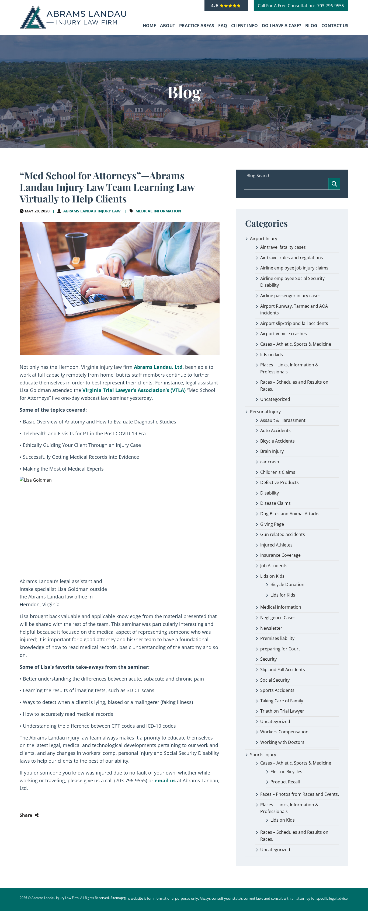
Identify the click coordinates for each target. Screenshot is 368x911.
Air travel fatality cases (283, 247)
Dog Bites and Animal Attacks (290, 514)
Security (268, 659)
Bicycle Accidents (277, 441)
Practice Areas (196, 25)
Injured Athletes (276, 545)
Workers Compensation (284, 732)
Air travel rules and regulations (291, 258)
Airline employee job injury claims (294, 268)
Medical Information (158, 210)
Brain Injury (272, 451)
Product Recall (285, 782)
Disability (269, 493)
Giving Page (272, 524)
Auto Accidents (275, 430)
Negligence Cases (278, 618)
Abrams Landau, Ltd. (159, 367)
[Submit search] (334, 184)
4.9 (215, 5)
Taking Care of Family (281, 701)
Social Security (275, 680)
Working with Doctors (282, 742)
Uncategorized (275, 399)
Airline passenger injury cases (290, 296)
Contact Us (334, 25)
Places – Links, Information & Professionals (289, 368)
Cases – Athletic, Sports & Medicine (295, 344)
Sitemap (116, 897)
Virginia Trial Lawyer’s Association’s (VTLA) (134, 390)
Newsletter (271, 628)
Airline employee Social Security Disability (292, 281)
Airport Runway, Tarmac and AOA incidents (294, 309)
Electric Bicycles (286, 772)
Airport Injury (263, 238)
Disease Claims (275, 503)
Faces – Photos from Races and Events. (299, 794)
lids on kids (271, 355)
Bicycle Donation (287, 584)
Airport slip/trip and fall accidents (294, 323)
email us (165, 780)
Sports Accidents (277, 690)
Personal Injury (265, 412)
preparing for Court (280, 649)
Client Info (244, 25)
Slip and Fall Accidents (282, 669)
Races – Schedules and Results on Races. (294, 385)
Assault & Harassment (282, 420)
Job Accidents (273, 566)
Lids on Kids (272, 576)
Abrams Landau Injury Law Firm (55, 897)
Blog (311, 25)
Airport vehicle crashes (283, 334)
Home (149, 25)
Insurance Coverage (280, 555)
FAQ (222, 25)
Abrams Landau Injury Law (92, 210)
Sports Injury (263, 755)
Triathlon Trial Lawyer (282, 711)
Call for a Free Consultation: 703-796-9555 (301, 6)
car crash (269, 462)
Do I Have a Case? (281, 25)
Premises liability (277, 638)
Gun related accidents (282, 534)
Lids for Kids (282, 595)
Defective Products (279, 482)
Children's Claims (277, 472)
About (167, 25)
